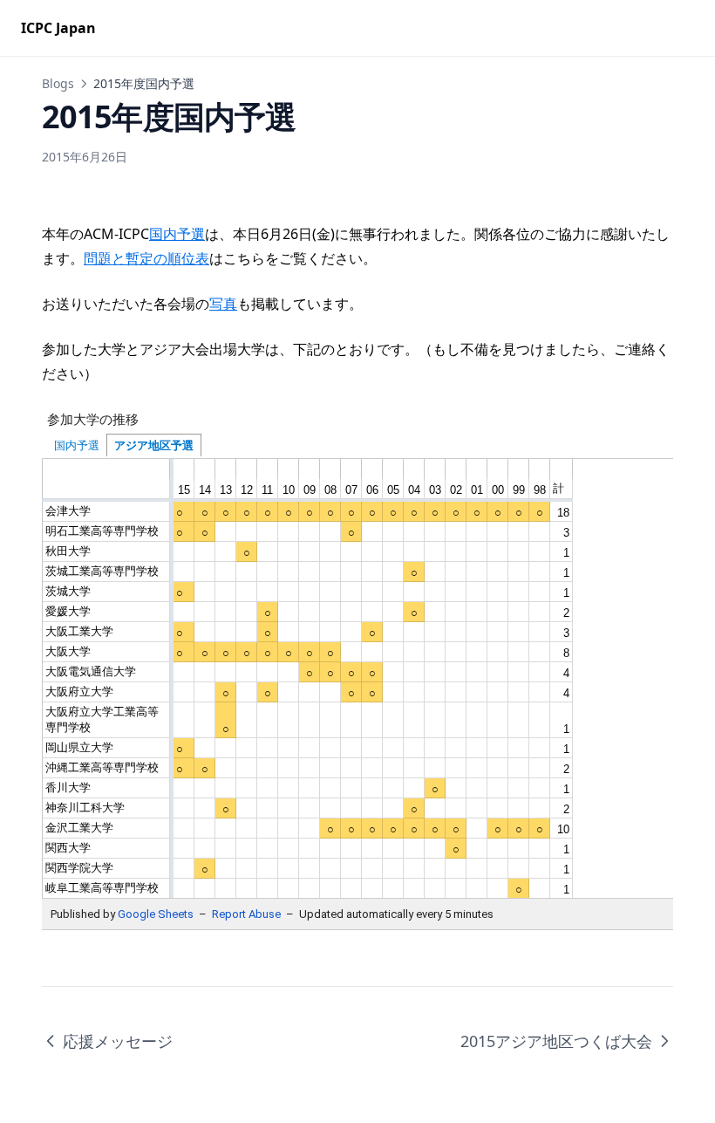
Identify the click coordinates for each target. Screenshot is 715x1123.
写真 (223, 303)
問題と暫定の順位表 (146, 258)
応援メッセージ (118, 1041)
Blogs (58, 83)
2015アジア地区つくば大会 (556, 1041)
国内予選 (177, 233)
